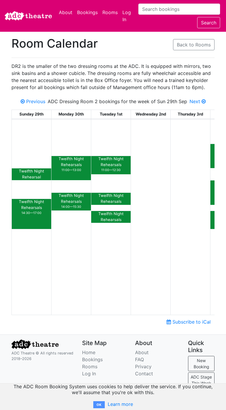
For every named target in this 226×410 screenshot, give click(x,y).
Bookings (87, 12)
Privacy (143, 366)
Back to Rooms (194, 45)
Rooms (110, 12)
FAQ (139, 359)
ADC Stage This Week (201, 380)
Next (196, 101)
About (65, 12)
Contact (144, 373)
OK (99, 405)
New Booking (201, 363)
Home (88, 352)
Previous (35, 101)
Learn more (120, 404)
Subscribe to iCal (191, 322)
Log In (126, 15)
